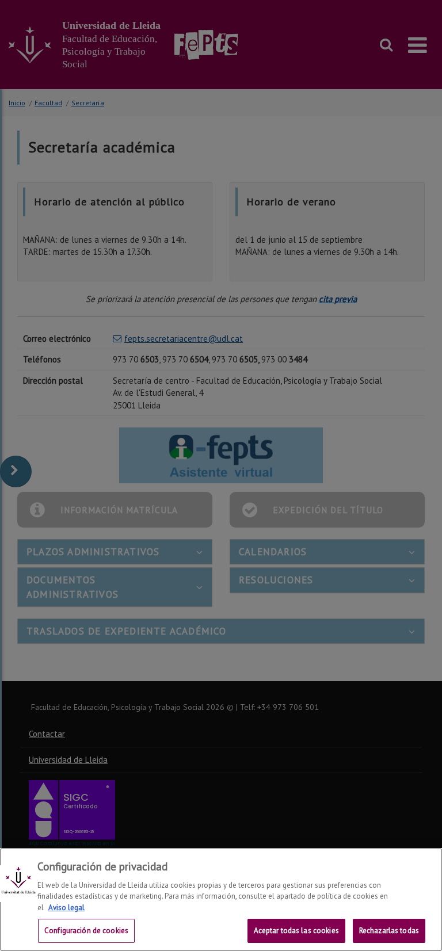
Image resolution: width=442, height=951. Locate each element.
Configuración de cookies (86, 930)
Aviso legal (66, 907)
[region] (221, 899)
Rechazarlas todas (389, 930)
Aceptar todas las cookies (296, 930)
